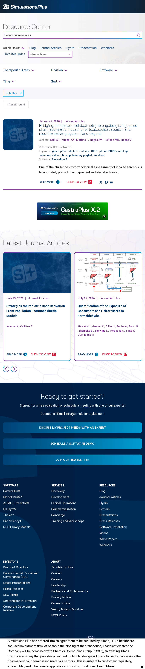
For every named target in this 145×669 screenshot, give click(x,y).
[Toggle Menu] (137, 7)
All (23, 48)
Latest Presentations (16, 583)
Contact (56, 573)
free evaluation (48, 405)
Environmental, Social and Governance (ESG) (20, 574)
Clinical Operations (63, 503)
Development (60, 497)
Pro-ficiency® (12, 521)
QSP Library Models (16, 527)
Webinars (107, 48)
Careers (56, 579)
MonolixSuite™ (12, 497)
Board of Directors (15, 567)
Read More (46, 182)
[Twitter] (100, 182)
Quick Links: (11, 48)
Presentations (108, 515)
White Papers (108, 539)
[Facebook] (106, 182)
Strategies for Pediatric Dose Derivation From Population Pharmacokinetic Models (35, 311)
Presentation (88, 48)
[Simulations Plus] (25, 6)
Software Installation (113, 527)
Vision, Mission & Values (67, 609)
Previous (6, 369)
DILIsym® (9, 509)
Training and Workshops (67, 521)
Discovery (58, 491)
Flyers (70, 48)
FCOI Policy (59, 615)
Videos (103, 533)
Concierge (58, 515)
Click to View (77, 182)
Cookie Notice (60, 603)
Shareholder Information (20, 601)
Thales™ (8, 515)
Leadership (58, 585)
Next (14, 369)
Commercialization (63, 509)
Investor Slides (14, 54)
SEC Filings (10, 595)
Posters (104, 509)
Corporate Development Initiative (19, 608)
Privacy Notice (61, 597)
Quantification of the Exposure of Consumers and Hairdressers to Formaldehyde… (102, 311)
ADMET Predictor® (16, 503)
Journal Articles (51, 48)
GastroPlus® (11, 491)
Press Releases (109, 521)
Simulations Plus (62, 567)
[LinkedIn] (111, 182)
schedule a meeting (77, 405)
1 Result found (15, 104)
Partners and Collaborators (69, 591)
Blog (32, 48)
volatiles (11, 93)
